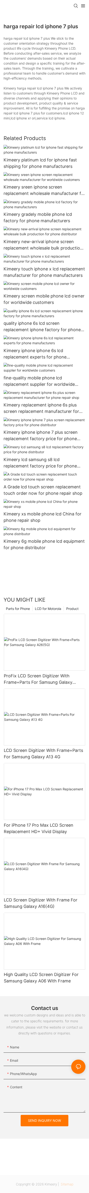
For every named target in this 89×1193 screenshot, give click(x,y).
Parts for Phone (18, 609)
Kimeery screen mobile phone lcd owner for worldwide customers (44, 299)
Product (72, 609)
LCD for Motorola (48, 609)
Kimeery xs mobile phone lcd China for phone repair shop (42, 517)
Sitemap (66, 1184)
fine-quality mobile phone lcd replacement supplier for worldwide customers (39, 381)
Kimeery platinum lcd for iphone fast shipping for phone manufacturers (40, 163)
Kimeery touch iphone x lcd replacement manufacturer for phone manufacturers (44, 272)
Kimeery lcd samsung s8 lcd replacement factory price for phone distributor (40, 463)
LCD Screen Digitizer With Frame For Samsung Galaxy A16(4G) (40, 903)
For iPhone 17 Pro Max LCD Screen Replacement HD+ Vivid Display (38, 828)
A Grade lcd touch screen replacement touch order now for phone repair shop (43, 490)
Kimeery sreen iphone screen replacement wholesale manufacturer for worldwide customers (44, 190)
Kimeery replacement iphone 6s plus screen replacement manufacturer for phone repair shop (41, 408)
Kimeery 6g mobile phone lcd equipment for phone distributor (44, 544)
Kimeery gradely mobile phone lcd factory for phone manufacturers (38, 217)
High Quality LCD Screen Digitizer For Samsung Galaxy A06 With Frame (41, 977)
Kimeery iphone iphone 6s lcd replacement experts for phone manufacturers (35, 354)
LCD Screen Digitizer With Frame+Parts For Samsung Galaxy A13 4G (43, 753)
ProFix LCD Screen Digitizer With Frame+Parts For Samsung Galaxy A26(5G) (38, 679)
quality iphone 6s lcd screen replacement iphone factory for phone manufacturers (42, 327)
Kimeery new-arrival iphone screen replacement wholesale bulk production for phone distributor (43, 245)
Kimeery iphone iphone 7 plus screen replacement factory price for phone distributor (41, 436)
